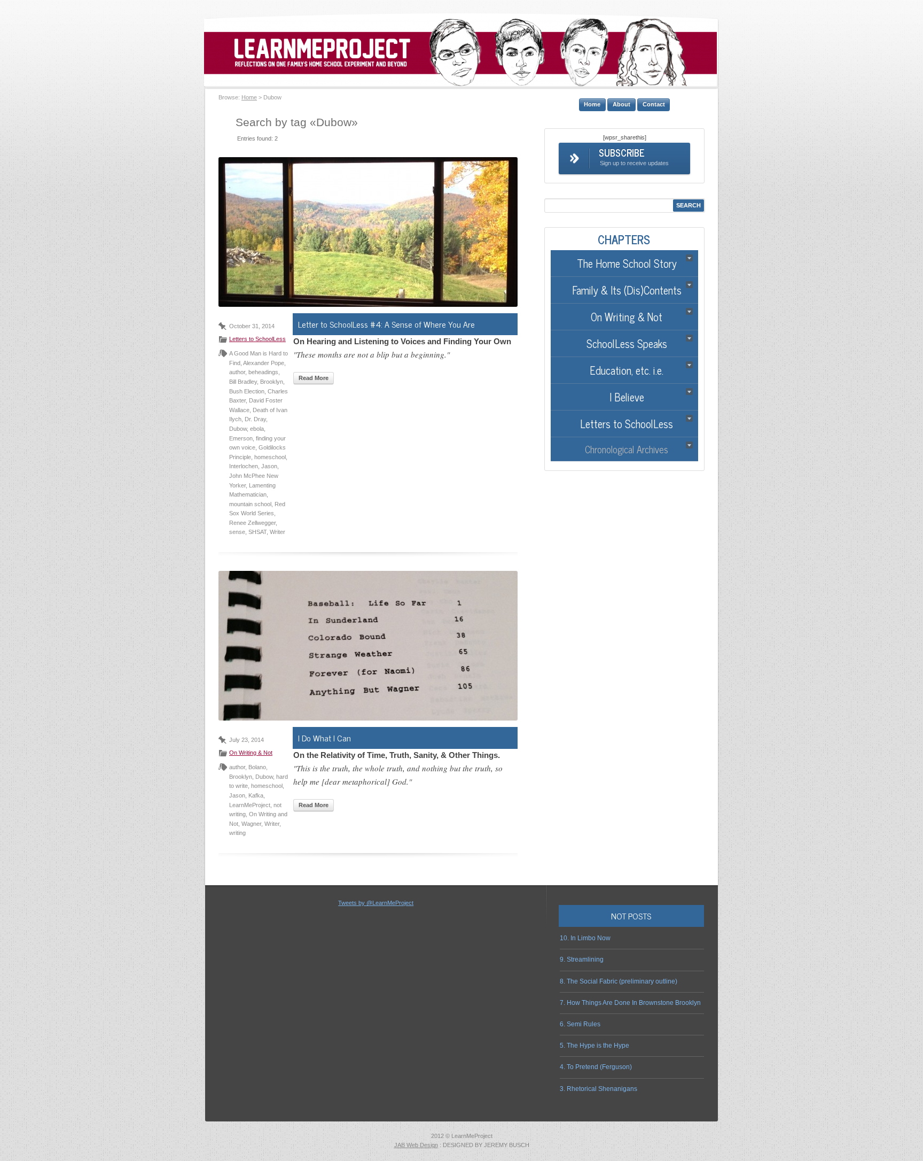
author (237, 372)
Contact (654, 104)
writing (237, 833)
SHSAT (257, 532)
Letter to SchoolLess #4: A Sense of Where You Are (386, 324)
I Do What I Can (324, 738)
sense (237, 532)
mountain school (250, 504)
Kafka (255, 795)
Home (249, 97)
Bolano (257, 767)
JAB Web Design (416, 1145)
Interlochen (243, 466)
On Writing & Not (250, 752)
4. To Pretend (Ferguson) (596, 1067)
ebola (257, 428)
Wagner (251, 824)
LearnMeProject (249, 805)
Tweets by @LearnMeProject (375, 903)
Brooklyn (271, 381)
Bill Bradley (243, 381)
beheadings (263, 372)
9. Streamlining (582, 959)
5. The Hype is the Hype (594, 1045)
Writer (277, 532)
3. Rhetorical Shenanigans (598, 1089)
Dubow (238, 428)
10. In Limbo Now (585, 938)
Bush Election (246, 391)
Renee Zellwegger (252, 523)
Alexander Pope (263, 363)
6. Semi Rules (580, 1024)
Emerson (241, 438)
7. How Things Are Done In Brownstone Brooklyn (630, 1003)
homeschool (270, 457)
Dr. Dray (255, 419)
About (621, 104)
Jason (269, 466)
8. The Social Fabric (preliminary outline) (618, 981)
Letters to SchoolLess (257, 339)
